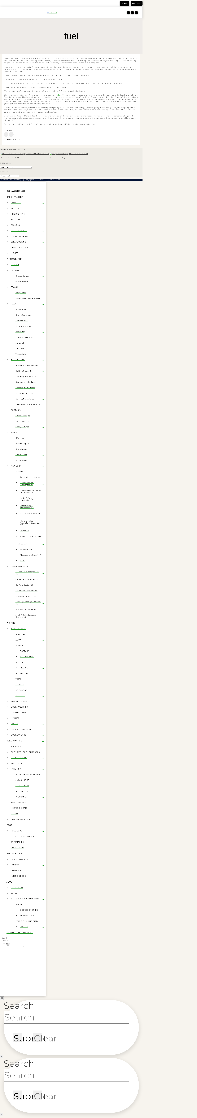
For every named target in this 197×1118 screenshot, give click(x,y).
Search (4, 938)
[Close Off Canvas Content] (2, 998)
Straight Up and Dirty (57, 158)
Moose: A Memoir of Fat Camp (12, 158)
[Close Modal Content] (1, 1056)
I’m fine (58, 95)
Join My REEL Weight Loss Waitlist (17, 4)
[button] (3, 13)
